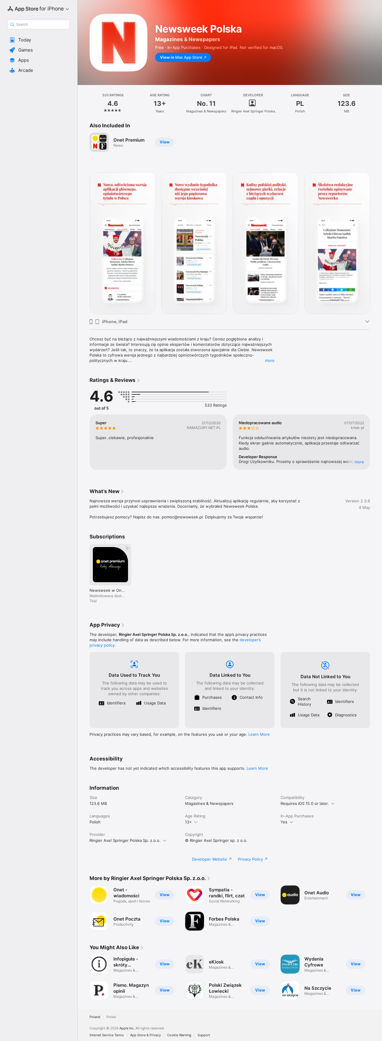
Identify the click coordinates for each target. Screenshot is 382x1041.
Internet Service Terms (107, 1035)
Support (204, 1035)
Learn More (259, 734)
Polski (111, 1017)
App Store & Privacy (145, 1035)
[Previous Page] (83, 243)
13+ (188, 822)
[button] (39, 39)
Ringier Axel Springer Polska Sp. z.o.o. (125, 840)
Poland (95, 1017)
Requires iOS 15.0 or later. (305, 803)
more (270, 360)
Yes (284, 822)
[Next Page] (376, 243)
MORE (359, 461)
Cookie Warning (179, 1035)
